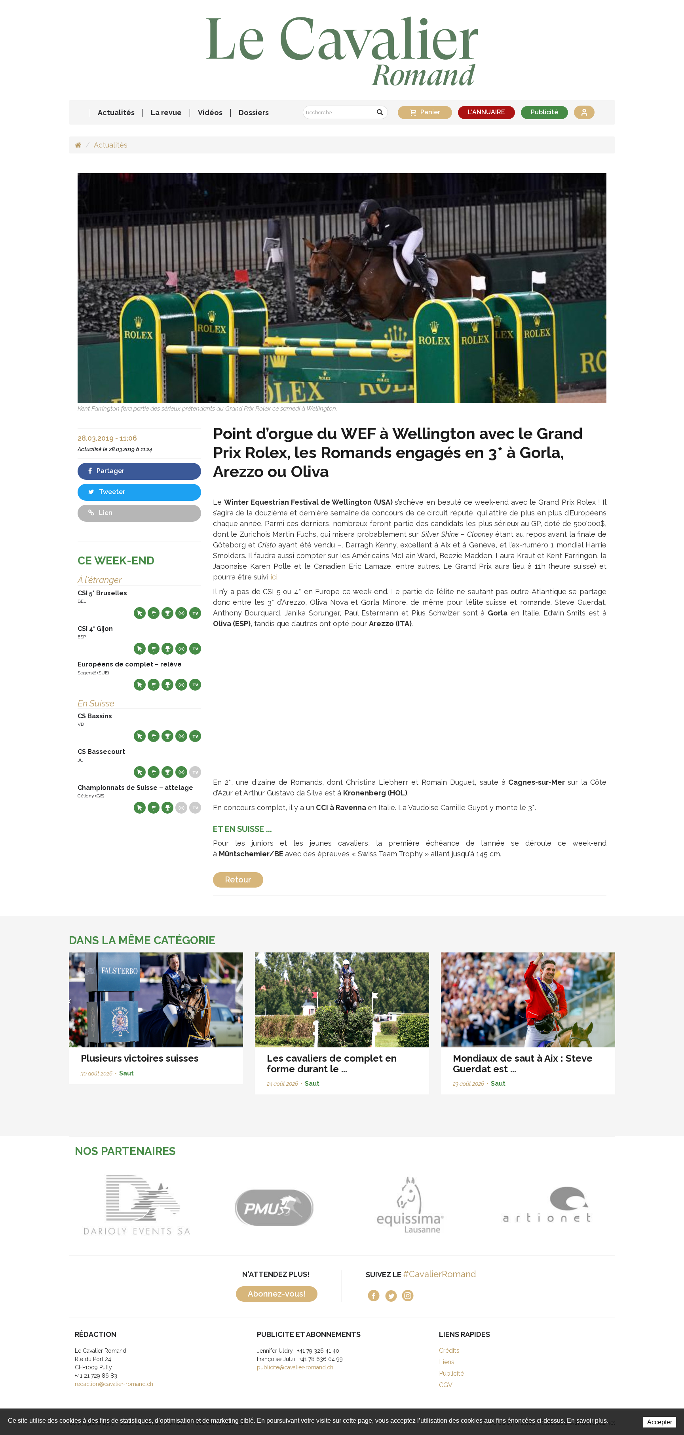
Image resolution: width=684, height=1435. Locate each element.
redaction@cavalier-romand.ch (114, 1384)
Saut (126, 1073)
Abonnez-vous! (277, 1294)
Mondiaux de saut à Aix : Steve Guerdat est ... (523, 1063)
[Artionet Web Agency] (419, 1204)
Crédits (449, 1350)
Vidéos (210, 113)
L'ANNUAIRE (486, 112)
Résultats (167, 613)
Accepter (659, 1422)
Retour (238, 879)
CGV (445, 1385)
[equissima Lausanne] (283, 1204)
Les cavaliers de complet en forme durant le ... (332, 1063)
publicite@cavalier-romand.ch (295, 1367)
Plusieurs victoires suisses (140, 1058)
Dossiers (254, 113)
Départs (154, 613)
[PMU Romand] (146, 1204)
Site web (140, 613)
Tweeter (111, 492)
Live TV (195, 613)
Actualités (116, 113)
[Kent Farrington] (342, 288)
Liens (446, 1362)
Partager (109, 471)
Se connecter (584, 112)
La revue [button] (166, 113)
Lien (104, 513)
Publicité (544, 112)
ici (273, 577)
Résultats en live (181, 613)
